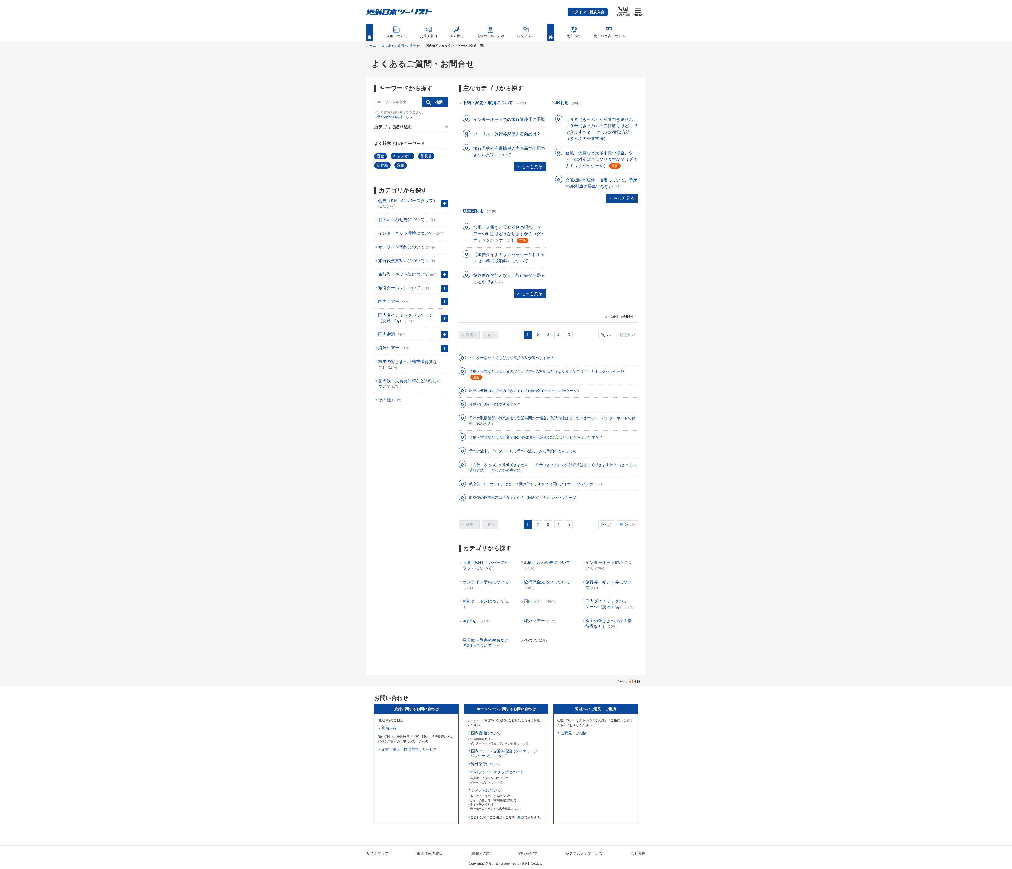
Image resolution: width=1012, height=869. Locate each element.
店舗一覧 (389, 728)
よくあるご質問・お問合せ (401, 45)
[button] (588, 12)
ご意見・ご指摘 (574, 733)
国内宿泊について (486, 733)
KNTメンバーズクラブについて (497, 772)
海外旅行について (486, 764)
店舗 (521, 817)
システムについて (486, 790)
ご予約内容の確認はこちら (393, 117)
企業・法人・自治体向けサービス (409, 750)
